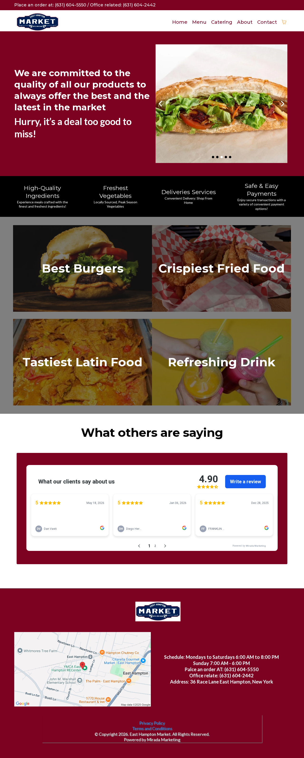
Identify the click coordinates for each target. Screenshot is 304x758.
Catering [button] (221, 22)
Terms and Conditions (152, 728)
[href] (82, 669)
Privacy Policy (152, 722)
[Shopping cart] (284, 22)
